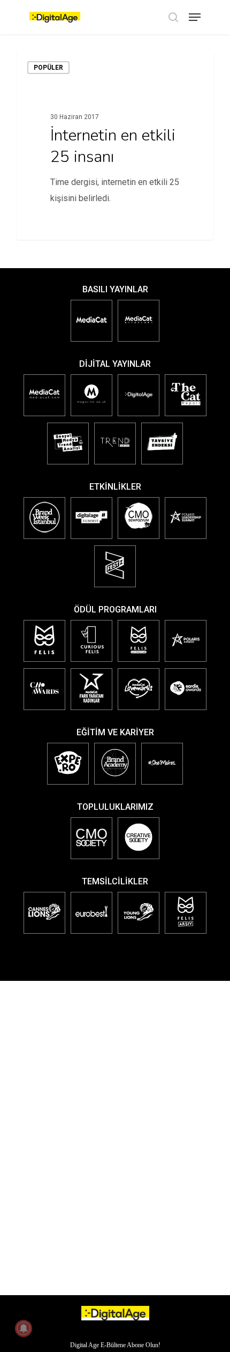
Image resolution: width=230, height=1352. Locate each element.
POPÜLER (48, 67)
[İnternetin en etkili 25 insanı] (115, 145)
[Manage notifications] (23, 1328)
